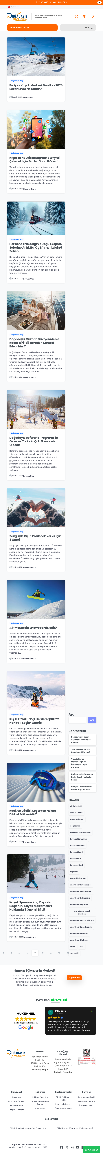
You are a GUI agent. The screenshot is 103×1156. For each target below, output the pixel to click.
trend (73, 947)
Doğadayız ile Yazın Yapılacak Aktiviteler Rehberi (80, 740)
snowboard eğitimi (79, 904)
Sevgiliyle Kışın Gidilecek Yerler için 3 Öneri (35, 538)
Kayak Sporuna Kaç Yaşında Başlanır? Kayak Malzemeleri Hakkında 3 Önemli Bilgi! (30, 906)
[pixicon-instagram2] (72, 1147)
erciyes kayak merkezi (80, 832)
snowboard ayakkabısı (80, 885)
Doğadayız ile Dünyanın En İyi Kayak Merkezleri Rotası (82, 777)
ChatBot (93, 1149)
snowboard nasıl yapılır (81, 927)
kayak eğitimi (76, 852)
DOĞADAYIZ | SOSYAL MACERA (51, 2)
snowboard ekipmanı (80, 898)
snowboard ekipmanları (81, 891)
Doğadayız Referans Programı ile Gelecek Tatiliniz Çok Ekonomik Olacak (33, 441)
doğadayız (75, 826)
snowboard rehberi (79, 933)
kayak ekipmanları (78, 839)
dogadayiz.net (77, 819)
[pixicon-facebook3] (61, 1147)
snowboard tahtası (79, 940)
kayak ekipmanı (77, 845)
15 (59, 953)
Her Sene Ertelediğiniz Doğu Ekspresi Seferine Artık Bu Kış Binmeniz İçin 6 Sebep (35, 247)
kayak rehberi (76, 865)
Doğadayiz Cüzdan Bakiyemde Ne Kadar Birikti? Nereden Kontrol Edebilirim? (34, 343)
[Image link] (86, 1053)
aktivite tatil (76, 806)
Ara (72, 714)
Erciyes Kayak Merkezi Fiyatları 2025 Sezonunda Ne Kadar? (35, 87)
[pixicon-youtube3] (77, 1147)
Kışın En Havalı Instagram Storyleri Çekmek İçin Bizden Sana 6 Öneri (34, 159)
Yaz (82, 947)
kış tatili (74, 872)
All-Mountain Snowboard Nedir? (33, 628)
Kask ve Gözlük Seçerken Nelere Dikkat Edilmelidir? (32, 812)
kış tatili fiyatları (78, 878)
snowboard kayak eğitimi (82, 920)
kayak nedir (75, 859)
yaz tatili (74, 953)
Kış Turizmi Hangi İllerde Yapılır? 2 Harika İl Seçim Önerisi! (34, 721)
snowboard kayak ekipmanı (82, 912)
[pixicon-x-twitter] (66, 1147)
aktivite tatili (76, 813)
